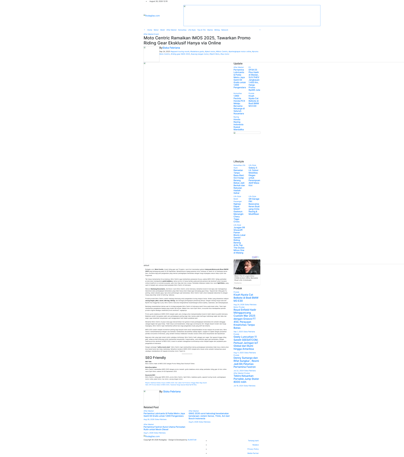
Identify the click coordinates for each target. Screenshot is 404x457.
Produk (251, 93)
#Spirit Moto (215, 54)
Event (156, 34)
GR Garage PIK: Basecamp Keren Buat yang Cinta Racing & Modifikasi (254, 206)
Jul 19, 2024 (239, 386)
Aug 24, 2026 (239, 304)
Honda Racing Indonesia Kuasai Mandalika (239, 124)
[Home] (146, 28)
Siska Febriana (171, 47)
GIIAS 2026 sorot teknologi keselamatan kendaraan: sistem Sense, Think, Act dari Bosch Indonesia (209, 416)
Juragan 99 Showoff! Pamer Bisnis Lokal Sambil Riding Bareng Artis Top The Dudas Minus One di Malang (239, 240)
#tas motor (225, 54)
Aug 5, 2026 (148, 433)
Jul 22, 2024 (239, 371)
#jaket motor (210, 51)
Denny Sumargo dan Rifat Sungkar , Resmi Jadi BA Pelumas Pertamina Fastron (246, 362)
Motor (156, 30)
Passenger (238, 201)
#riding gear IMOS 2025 (180, 54)
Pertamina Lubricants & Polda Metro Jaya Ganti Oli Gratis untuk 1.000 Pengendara (164, 414)
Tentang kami (253, 441)
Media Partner (253, 453)
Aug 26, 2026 (149, 419)
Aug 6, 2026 (193, 422)
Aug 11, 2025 (239, 353)
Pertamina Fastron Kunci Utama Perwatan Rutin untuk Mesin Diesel (164, 428)
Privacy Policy (253, 449)
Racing (236, 117)
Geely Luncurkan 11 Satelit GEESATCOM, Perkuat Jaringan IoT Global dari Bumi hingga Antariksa (246, 342)
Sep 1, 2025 (238, 332)
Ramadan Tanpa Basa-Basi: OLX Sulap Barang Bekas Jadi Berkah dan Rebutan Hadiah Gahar (239, 181)
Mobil (162, 30)
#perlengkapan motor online (240, 51)
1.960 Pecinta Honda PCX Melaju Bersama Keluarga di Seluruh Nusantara (239, 105)
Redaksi (255, 445)
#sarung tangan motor (200, 54)
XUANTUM (192, 440)
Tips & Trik (201, 30)
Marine (210, 30)
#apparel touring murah (180, 51)
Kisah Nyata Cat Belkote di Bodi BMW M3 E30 (254, 101)
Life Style (192, 30)
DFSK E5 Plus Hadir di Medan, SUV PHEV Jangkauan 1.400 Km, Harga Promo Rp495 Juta (254, 80)
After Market (171, 30)
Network (224, 30)
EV (250, 67)
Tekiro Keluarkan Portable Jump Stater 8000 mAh (246, 378)
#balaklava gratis (197, 51)
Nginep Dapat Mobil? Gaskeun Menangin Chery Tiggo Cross (238, 213)
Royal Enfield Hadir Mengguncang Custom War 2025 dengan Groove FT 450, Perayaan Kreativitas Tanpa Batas (245, 318)
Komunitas (182, 30)
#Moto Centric (222, 51)
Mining (217, 30)
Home (149, 30)
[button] (144, 30)
